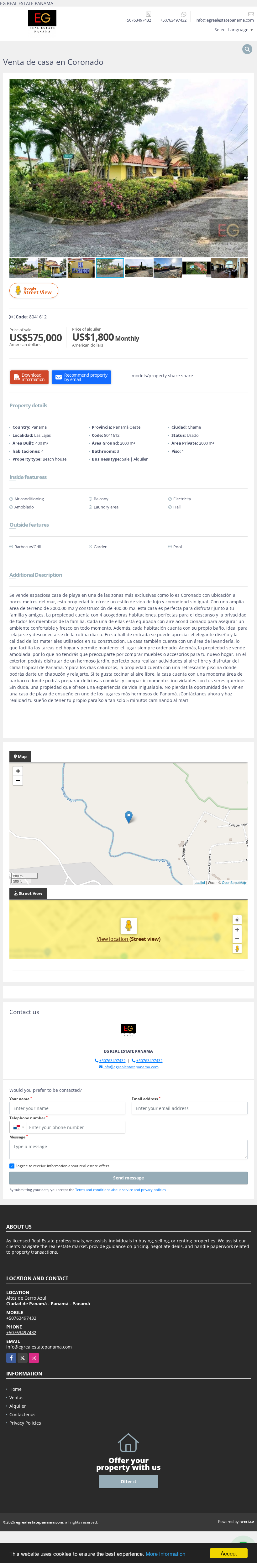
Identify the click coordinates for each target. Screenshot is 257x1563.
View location (113, 939)
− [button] (18, 780)
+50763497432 (138, 20)
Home (15, 1389)
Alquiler (17, 1406)
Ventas (16, 1398)
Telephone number (28, 1118)
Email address (146, 1098)
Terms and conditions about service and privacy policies (120, 1189)
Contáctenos (22, 1414)
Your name (20, 1098)
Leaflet (200, 882)
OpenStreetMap (234, 882)
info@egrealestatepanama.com (131, 1067)
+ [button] (18, 771)
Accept (229, 1553)
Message (18, 1137)
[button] (242, 85)
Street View (38, 291)
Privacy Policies (25, 1423)
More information (165, 1553)
